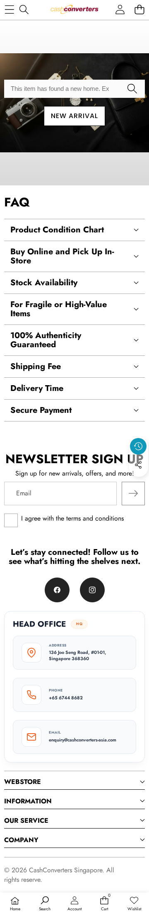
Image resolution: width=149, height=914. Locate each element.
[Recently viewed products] (138, 446)
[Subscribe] (133, 493)
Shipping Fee (35, 366)
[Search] (23, 9)
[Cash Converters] (74, 9)
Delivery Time (36, 388)
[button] (139, 9)
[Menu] (9, 9)
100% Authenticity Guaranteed (45, 339)
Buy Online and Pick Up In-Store (62, 256)
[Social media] (138, 465)
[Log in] (120, 9)
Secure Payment (41, 410)
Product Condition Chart (57, 230)
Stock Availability (43, 283)
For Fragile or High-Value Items (58, 309)
